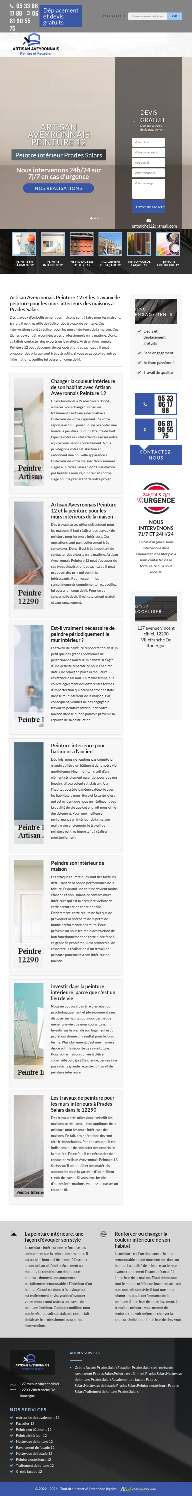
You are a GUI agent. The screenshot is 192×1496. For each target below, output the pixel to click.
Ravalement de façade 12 (35, 1447)
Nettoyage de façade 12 (34, 1453)
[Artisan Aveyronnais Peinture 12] (36, 44)
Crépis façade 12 (29, 1471)
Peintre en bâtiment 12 (34, 1429)
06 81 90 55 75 (24, 20)
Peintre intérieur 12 (31, 1435)
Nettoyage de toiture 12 (34, 1441)
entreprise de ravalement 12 (38, 1417)
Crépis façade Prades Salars (96, 1367)
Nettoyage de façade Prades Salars (110, 1385)
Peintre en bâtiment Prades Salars (140, 1373)
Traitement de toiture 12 (35, 1465)
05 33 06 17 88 (24, 9)
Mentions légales (103, 1489)
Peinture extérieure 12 (33, 1459)
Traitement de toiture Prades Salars (111, 1391)
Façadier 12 (25, 1423)
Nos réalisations (58, 188)
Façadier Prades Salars (135, 1367)
